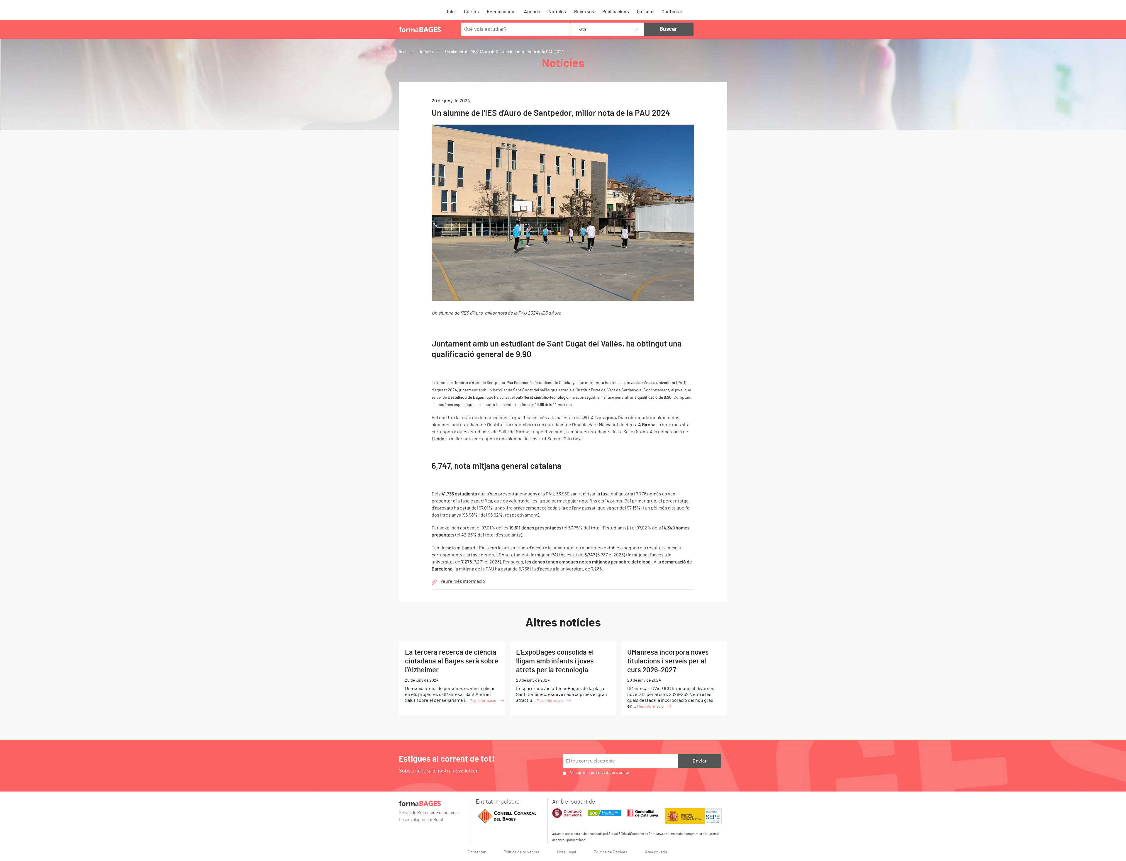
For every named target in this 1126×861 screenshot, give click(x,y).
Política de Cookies (610, 852)
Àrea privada (656, 852)
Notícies (557, 11)
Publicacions (615, 11)
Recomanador (501, 11)
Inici (451, 11)
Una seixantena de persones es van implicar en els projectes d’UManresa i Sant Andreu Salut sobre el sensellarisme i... (451, 676)
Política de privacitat (521, 852)
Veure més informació (462, 581)
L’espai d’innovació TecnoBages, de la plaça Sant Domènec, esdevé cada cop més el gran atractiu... (561, 676)
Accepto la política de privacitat (599, 773)
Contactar (672, 11)
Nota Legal (566, 852)
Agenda (532, 11)
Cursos (471, 11)
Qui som (645, 11)
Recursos (584, 11)
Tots (581, 29)
